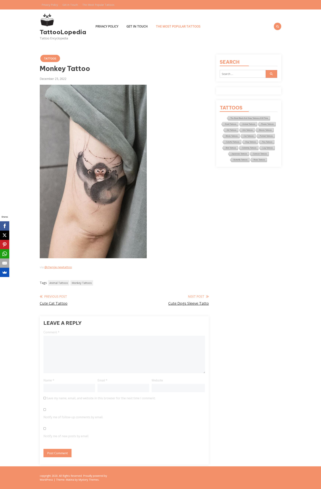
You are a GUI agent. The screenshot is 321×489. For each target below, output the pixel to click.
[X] (4, 235)
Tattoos (50, 58)
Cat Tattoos (249, 136)
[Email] (4, 263)
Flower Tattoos (267, 124)
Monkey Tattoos (82, 283)
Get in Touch (70, 5)
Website (157, 380)
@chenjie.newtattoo (58, 267)
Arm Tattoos (247, 130)
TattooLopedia (63, 32)
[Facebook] (4, 226)
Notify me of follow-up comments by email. (73, 417)
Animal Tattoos (58, 283)
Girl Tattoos (231, 130)
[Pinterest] (4, 244)
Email (102, 380)
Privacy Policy (50, 5)
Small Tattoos (230, 124)
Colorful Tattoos (232, 142)
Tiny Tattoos (267, 142)
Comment (51, 332)
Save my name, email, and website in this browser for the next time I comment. (101, 398)
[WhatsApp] (4, 253)
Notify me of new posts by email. (66, 436)
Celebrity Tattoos (249, 148)
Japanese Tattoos (239, 154)
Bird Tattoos (231, 148)
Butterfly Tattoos (240, 160)
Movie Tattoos (232, 136)
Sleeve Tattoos (265, 130)
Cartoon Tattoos (260, 154)
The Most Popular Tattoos (98, 5)
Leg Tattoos (267, 148)
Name (48, 380)
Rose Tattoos (259, 160)
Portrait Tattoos (266, 136)
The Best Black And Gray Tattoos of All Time (249, 118)
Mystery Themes (88, 479)
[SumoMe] (4, 272)
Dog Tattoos (250, 142)
